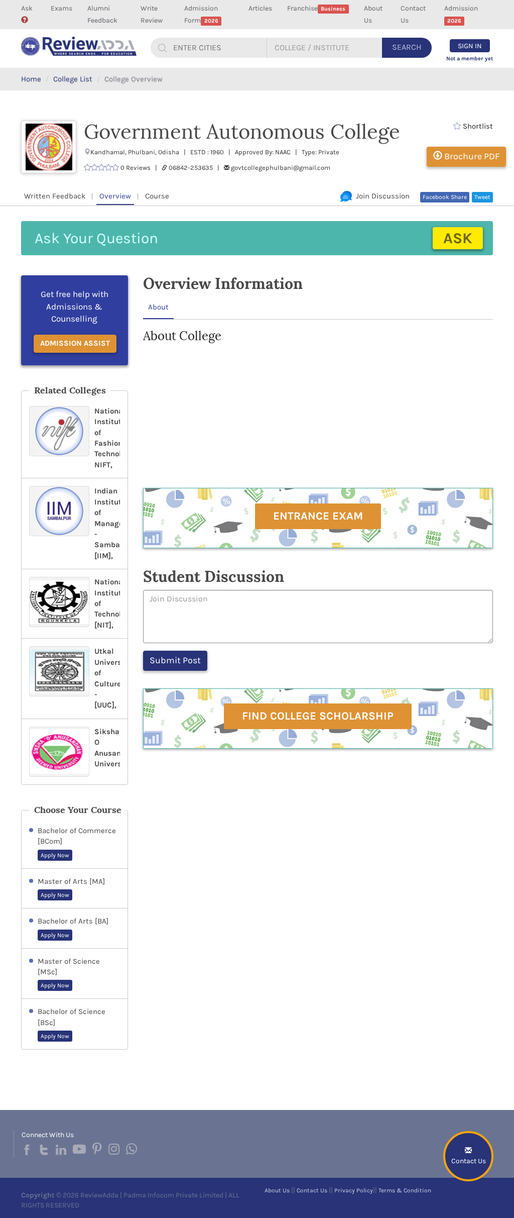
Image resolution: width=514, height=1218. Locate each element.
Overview (115, 195)
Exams (61, 8)
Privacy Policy (353, 1190)
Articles (260, 8)
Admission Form (201, 14)
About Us (373, 14)
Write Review (152, 14)
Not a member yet (469, 58)
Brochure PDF (470, 156)
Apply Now (55, 855)
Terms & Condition (404, 1190)
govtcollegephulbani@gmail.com (280, 167)
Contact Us (413, 14)
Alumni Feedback (102, 14)
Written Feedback (54, 195)
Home (31, 78)
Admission (461, 14)
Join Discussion (381, 195)
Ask (27, 8)
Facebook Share (445, 196)
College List (72, 78)
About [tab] (158, 307)
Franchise (316, 8)
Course (157, 195)
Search (407, 47)
